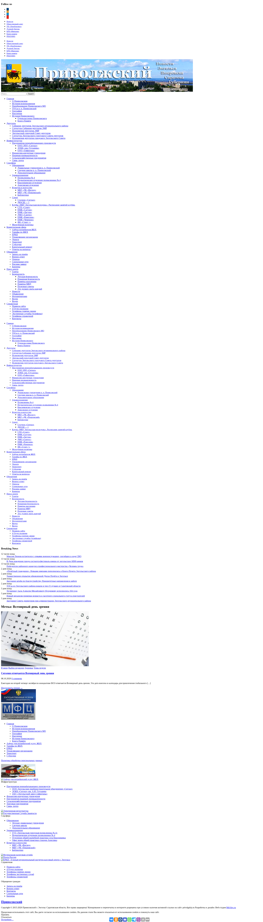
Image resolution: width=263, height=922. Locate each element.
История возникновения (23, 103)
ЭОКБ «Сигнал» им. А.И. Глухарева (29, 791)
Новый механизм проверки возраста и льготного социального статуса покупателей (46, 596)
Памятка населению (27, 281)
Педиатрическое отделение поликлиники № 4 (39, 180)
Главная (10, 98)
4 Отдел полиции (20, 309)
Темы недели (40, 668)
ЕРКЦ (15, 234)
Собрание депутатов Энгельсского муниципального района (40, 126)
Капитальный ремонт (22, 247)
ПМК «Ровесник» (26, 217)
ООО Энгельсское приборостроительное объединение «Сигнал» (42, 789)
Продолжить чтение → (12, 688)
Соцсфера (11, 163)
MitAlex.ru (231, 907)
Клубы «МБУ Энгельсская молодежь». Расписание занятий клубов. (43, 205)
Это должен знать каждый (30, 289)
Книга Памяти (24, 121)
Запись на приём (20, 254)
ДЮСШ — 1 (23, 202)
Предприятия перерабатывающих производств (34, 143)
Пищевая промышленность (25, 155)
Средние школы (19, 825)
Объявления (17, 294)
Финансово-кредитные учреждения (28, 153)
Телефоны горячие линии (24, 311)
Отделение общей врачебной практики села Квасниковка (39, 838)
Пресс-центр (12, 269)
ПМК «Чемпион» (26, 220)
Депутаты (11, 123)
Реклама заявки (19, 264)
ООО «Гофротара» (26, 150)
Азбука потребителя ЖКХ (24, 229)
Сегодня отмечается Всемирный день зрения (27, 673)
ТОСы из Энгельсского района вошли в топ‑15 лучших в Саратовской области (44, 586)
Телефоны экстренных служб (20, 874)
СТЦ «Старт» (24, 207)
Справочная (12, 304)
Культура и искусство (22, 187)
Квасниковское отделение (30, 182)
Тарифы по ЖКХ (20, 232)
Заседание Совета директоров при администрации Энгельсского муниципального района (49, 601)
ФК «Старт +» (24, 222)
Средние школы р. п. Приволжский (34, 170)
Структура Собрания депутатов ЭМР (29, 128)
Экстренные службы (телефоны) (27, 313)
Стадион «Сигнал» (26, 200)
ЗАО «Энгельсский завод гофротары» (30, 794)
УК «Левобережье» (14, 26)
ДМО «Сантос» (25, 215)
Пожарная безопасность (29, 279)
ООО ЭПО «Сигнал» (28, 145)
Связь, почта (18, 160)
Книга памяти (12, 34)
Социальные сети (20, 262)
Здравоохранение (20, 175)
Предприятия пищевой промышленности (26, 799)
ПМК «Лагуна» (25, 212)
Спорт (15, 197)
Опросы (16, 259)
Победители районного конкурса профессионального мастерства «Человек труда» (45, 566)
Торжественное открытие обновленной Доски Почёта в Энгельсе (37, 576)
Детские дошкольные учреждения (28, 823)
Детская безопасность (28, 276)
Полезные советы (26, 286)
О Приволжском (19, 101)
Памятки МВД (24, 284)
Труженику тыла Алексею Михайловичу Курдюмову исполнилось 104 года (42, 591)
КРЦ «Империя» (13, 31)
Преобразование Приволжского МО (29, 106)
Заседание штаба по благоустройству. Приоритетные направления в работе (42, 581)
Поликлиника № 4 (26, 178)
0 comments (17, 678)
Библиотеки (23, 195)
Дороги (15, 239)
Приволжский (11, 902)
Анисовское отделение (28, 185)
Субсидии (17, 244)
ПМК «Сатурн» (25, 210)
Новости (10, 21)
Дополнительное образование (31, 173)
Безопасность (18, 274)
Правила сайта (19, 306)
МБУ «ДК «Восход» (27, 190)
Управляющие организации (25, 237)
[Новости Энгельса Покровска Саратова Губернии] (97, 91)
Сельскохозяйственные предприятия (29, 158)
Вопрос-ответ (18, 257)
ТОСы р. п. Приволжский (24, 108)
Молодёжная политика (22, 224)
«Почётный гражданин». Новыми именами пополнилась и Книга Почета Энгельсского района (51, 571)
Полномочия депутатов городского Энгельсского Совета (38, 138)
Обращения (12, 252)
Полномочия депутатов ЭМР (25, 131)
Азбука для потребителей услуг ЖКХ (24, 743)
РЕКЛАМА (11, 36)
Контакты (16, 318)
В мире (4, 668)
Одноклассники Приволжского (32, 118)
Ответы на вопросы (21, 249)
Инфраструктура (14, 140)
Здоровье (29, 668)
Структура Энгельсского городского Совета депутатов (37, 136)
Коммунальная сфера (16, 227)
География (17, 111)
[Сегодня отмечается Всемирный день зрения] (45, 665)
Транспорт (17, 242)
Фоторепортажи (19, 296)
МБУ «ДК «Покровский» (29, 192)
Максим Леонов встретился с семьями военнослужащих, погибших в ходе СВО (44, 556)
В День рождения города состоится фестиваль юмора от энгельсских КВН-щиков (45, 561)
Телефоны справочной (22, 316)
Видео (15, 299)
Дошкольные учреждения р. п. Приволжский (39, 168)
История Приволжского (23, 116)
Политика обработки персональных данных (21, 760)
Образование (18, 165)
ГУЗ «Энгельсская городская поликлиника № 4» (35, 833)
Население (17, 113)
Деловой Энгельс (13, 29)
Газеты (15, 271)
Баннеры (16, 267)
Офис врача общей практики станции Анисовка (34, 840)
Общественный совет (15, 24)
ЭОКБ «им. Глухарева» (28, 148)
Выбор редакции (16, 668)
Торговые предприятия (17, 804)
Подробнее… (7, 919)
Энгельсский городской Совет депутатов (31, 133)
